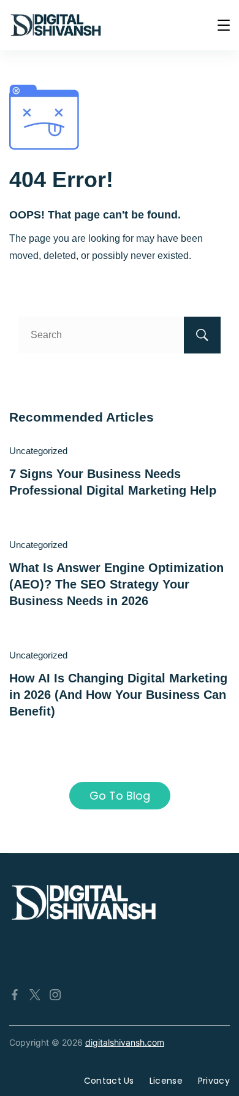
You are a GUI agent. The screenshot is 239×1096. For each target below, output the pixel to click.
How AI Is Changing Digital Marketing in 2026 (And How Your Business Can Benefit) (118, 695)
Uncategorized (38, 451)
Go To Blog (119, 795)
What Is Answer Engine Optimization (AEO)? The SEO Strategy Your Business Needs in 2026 (116, 584)
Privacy (214, 1080)
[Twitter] (34, 994)
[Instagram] (55, 994)
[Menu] (224, 25)
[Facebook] (14, 994)
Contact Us (109, 1080)
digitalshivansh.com (124, 1042)
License (166, 1080)
